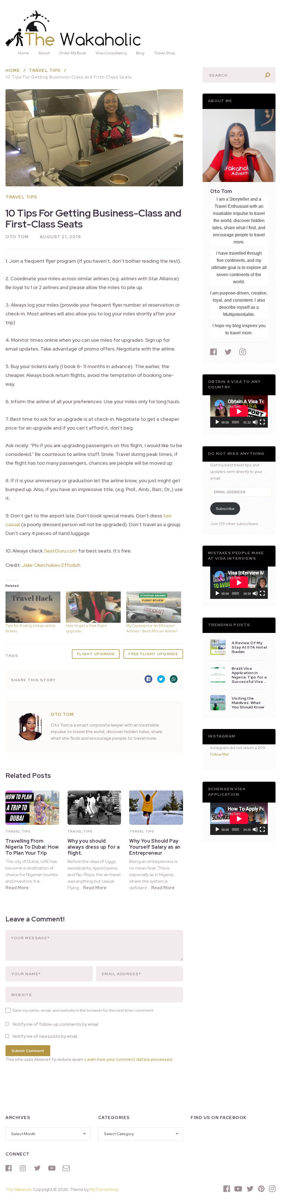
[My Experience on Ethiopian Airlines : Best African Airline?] (153, 607)
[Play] (217, 422)
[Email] (67, 1168)
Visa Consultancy (111, 53)
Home (23, 53)
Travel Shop (164, 53)
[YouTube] (52, 1168)
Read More (17, 888)
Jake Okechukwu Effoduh (51, 565)
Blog (140, 53)
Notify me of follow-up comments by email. (56, 1024)
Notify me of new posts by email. (45, 1036)
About (44, 53)
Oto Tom (17, 237)
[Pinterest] (261, 1189)
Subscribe (225, 508)
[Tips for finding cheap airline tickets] (32, 607)
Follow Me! (219, 754)
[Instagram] (24, 1168)
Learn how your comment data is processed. (129, 1059)
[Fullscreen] (262, 422)
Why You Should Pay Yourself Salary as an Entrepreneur (154, 847)
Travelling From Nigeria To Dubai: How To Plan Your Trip (32, 847)
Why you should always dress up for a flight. (94, 847)
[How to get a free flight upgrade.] (93, 607)
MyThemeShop (104, 1189)
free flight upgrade (153, 654)
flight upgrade (96, 654)
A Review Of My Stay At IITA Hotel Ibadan (249, 647)
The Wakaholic (18, 1189)
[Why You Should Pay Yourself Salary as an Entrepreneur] (156, 807)
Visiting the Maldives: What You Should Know (248, 702)
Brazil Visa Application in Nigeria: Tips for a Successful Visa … (249, 675)
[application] (239, 411)
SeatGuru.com (60, 551)
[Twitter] (38, 1168)
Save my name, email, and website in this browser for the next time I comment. (83, 1010)
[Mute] (255, 422)
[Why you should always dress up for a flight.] (94, 807)
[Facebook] (9, 1168)
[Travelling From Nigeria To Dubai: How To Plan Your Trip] (32, 807)
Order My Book (72, 53)
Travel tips (21, 197)
